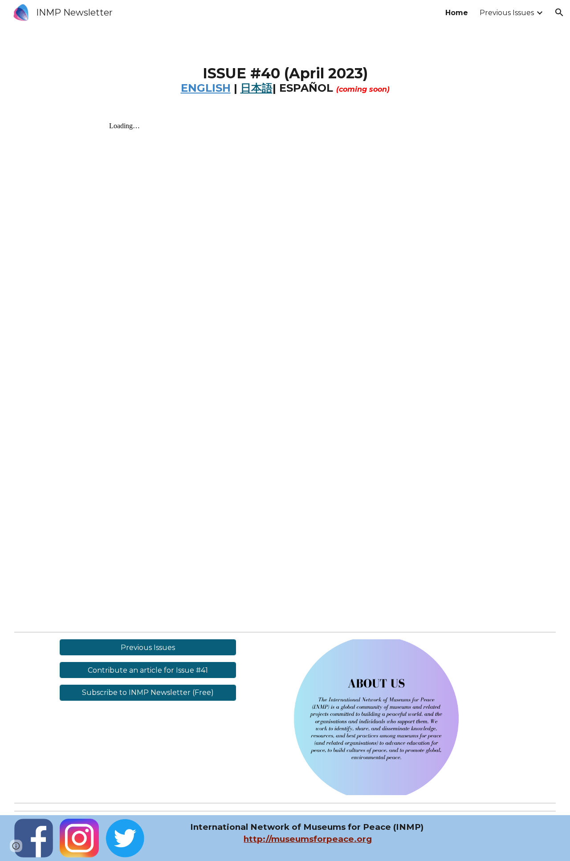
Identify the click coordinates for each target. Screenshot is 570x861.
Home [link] (456, 12)
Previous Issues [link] (507, 12)
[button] (559, 12)
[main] (285, 86)
